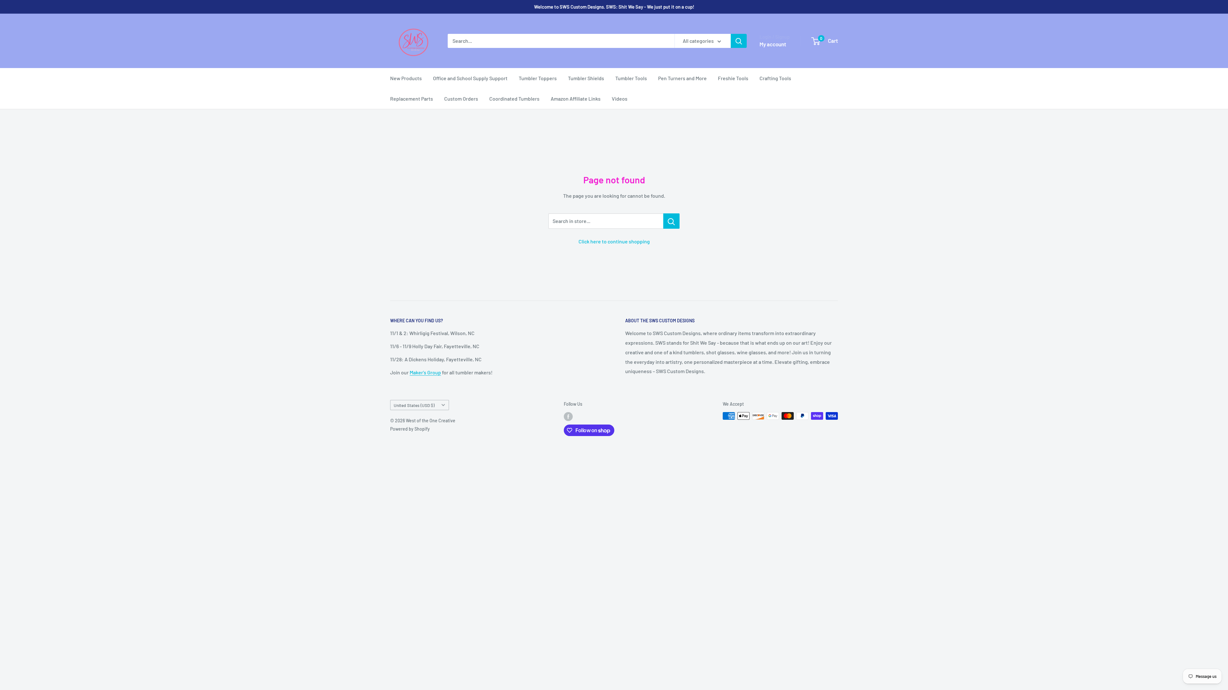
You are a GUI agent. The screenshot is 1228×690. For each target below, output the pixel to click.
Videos (619, 99)
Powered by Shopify (410, 429)
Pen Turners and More (682, 78)
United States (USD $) (414, 405)
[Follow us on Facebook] (568, 416)
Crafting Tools (775, 78)
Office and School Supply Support (470, 78)
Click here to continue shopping (614, 241)
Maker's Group (425, 372)
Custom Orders (461, 99)
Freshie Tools (733, 78)
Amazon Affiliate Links (576, 99)
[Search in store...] (671, 221)
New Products (406, 78)
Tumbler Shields (586, 78)
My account (773, 44)
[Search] (739, 41)
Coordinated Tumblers (514, 99)
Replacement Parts (411, 99)
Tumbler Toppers (538, 78)
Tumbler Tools (631, 78)
